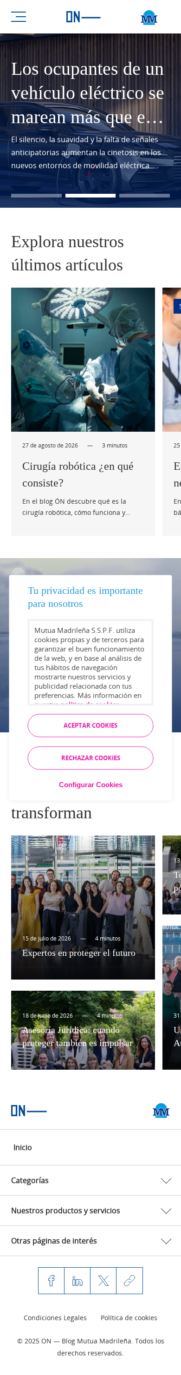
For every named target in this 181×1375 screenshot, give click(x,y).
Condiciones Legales (55, 1317)
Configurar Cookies (91, 785)
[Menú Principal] (18, 16)
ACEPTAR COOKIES (90, 725)
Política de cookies (129, 1317)
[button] (36, 195)
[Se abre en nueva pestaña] (161, 1110)
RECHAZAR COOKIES (90, 758)
